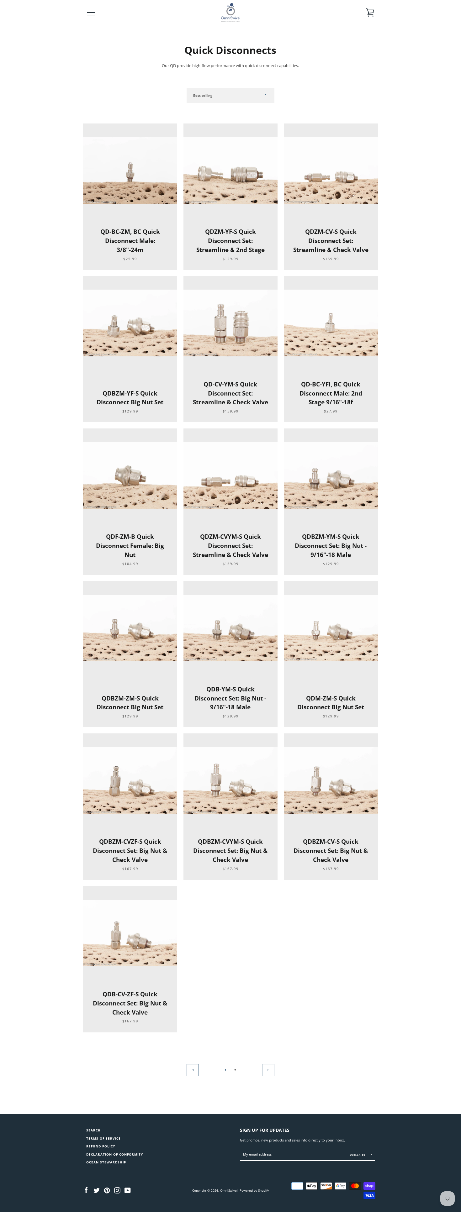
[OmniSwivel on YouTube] (128, 1190)
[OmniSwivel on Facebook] (86, 1190)
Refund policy (100, 1146)
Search (93, 1130)
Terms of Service (103, 1138)
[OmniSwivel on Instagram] (117, 1190)
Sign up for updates (264, 1130)
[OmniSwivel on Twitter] (96, 1190)
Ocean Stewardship (106, 1162)
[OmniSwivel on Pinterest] (107, 1190)
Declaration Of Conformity (114, 1154)
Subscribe (358, 1154)
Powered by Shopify (254, 1190)
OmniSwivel (229, 1190)
